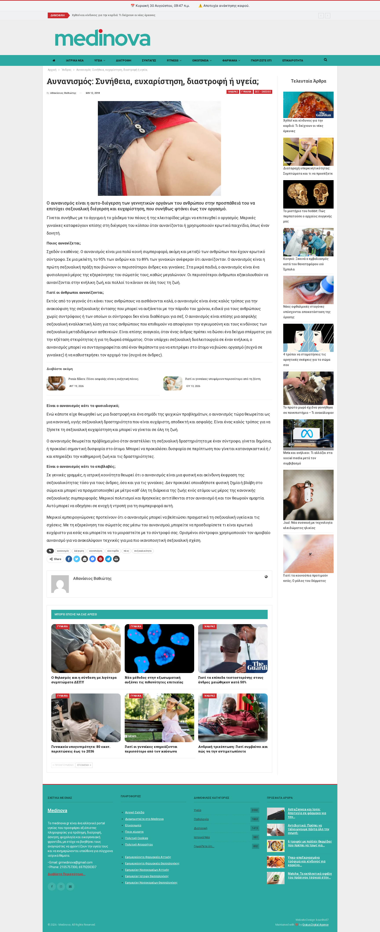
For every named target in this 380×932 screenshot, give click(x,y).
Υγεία (197, 810)
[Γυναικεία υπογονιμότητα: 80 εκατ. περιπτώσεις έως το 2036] (86, 717)
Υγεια (98, 60)
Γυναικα (246, 92)
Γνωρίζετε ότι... (204, 846)
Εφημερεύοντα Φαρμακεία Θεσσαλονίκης (152, 863)
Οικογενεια (200, 60)
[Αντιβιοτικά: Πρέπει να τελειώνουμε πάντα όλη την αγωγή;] (276, 830)
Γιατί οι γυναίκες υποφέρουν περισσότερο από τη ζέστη (223, 379)
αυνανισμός (63, 551)
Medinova (57, 810)
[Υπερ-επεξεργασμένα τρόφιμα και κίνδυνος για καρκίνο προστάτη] (276, 862)
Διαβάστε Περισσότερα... (67, 874)
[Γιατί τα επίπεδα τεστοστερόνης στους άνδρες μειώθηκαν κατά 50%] (233, 648)
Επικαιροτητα (292, 60)
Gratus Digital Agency (315, 924)
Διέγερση (79, 551)
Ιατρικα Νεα (75, 60)
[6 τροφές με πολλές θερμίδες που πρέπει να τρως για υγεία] (276, 846)
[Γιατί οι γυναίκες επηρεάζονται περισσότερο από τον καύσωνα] (159, 717)
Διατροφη (123, 60)
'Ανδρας (233, 92)
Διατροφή (200, 828)
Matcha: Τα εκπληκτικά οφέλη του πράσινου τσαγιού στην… (310, 875)
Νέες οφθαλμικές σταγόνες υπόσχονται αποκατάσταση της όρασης (307, 312)
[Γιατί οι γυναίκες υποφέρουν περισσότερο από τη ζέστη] (172, 383)
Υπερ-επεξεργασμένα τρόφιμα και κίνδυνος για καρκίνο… (306, 861)
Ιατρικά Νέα (202, 837)
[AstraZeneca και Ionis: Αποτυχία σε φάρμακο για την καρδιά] (276, 814)
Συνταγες (149, 60)
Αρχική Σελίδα (134, 812)
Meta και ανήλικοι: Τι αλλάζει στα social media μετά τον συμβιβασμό (307, 458)
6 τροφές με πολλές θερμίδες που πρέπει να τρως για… (310, 843)
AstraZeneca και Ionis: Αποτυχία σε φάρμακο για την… (307, 813)
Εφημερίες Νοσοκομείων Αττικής (147, 869)
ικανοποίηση (95, 551)
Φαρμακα (229, 60)
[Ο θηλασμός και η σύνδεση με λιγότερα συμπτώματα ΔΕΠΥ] (86, 648)
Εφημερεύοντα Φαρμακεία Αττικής (148, 857)
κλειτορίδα (113, 551)
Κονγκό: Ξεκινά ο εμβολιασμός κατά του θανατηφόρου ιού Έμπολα (306, 264)
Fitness (172, 60)
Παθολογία (201, 819)
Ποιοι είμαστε (134, 831)
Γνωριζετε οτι (261, 60)
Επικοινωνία (133, 825)
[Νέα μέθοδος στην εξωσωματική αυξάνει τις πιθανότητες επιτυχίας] (159, 648)
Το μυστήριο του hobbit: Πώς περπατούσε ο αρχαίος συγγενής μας (307, 216)
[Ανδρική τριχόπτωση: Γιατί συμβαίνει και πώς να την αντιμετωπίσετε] (233, 717)
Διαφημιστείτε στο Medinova (144, 819)
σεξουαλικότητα (143, 551)
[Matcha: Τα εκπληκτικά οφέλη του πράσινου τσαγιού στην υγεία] (276, 878)
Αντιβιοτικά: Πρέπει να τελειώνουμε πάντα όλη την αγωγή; (308, 829)
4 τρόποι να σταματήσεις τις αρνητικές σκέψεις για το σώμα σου (306, 360)
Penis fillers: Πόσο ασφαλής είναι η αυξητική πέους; (103, 379)
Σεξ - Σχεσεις (263, 92)
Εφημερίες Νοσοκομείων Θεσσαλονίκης (151, 882)
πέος (126, 551)
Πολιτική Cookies (136, 838)
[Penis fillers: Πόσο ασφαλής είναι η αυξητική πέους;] (56, 383)
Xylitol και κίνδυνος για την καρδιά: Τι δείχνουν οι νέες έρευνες (113, 15)
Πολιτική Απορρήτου (139, 844)
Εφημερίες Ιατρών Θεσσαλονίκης (147, 876)
